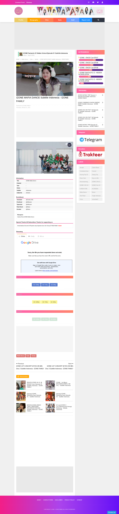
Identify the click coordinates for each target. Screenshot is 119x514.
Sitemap (29, 2)
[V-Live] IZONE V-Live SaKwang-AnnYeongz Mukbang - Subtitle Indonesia (64, 407)
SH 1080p (36, 319)
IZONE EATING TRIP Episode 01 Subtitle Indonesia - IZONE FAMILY (88, 125)
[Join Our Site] (102, 2)
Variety (34, 355)
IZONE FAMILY (59, 509)
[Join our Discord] (93, 2)
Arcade (82, 167)
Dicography (34, 20)
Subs (60, 20)
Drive (23, 236)
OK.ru (42, 236)
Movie (93, 192)
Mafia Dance (20, 355)
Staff (73, 20)
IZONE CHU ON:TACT (97, 181)
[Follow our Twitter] (97, 2)
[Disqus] (45, 442)
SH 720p (45, 319)
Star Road (82, 195)
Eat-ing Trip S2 (84, 174)
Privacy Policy (70, 500)
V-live (81, 199)
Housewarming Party (85, 181)
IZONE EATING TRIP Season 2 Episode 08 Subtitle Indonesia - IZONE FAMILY (87, 96)
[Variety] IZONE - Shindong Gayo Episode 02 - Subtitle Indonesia (63, 395)
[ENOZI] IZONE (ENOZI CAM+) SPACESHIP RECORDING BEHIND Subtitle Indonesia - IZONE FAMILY (35, 408)
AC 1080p (36, 302)
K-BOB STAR (83, 188)
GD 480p (53, 284)
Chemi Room (95, 167)
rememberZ (95, 199)
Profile (21, 20)
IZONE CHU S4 (84, 185)
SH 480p (53, 319)
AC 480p (53, 302)
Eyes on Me (95, 178)
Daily (32, 236)
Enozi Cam (83, 178)
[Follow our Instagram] (88, 2)
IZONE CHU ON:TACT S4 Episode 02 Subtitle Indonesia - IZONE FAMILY (88, 119)
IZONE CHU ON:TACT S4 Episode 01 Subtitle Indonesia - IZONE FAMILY (88, 111)
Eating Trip (95, 174)
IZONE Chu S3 (96, 185)
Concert (94, 171)
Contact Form (20, 2)
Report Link (86, 20)
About (39, 500)
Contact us (111, 512)
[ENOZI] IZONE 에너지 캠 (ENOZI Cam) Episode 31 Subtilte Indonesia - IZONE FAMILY (35, 385)
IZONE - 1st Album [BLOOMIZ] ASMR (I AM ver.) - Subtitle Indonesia (63, 384)
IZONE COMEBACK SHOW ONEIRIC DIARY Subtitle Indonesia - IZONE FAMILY (89, 104)
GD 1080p (36, 284)
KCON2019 (95, 188)
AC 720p (45, 302)
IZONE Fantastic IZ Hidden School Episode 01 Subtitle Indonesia (45, 53)
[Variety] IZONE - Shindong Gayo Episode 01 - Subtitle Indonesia (34, 395)
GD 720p (45, 284)
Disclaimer (58, 500)
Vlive (47, 20)
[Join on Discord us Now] (71, 15)
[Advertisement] (59, 36)
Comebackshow (84, 171)
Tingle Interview (96, 195)
